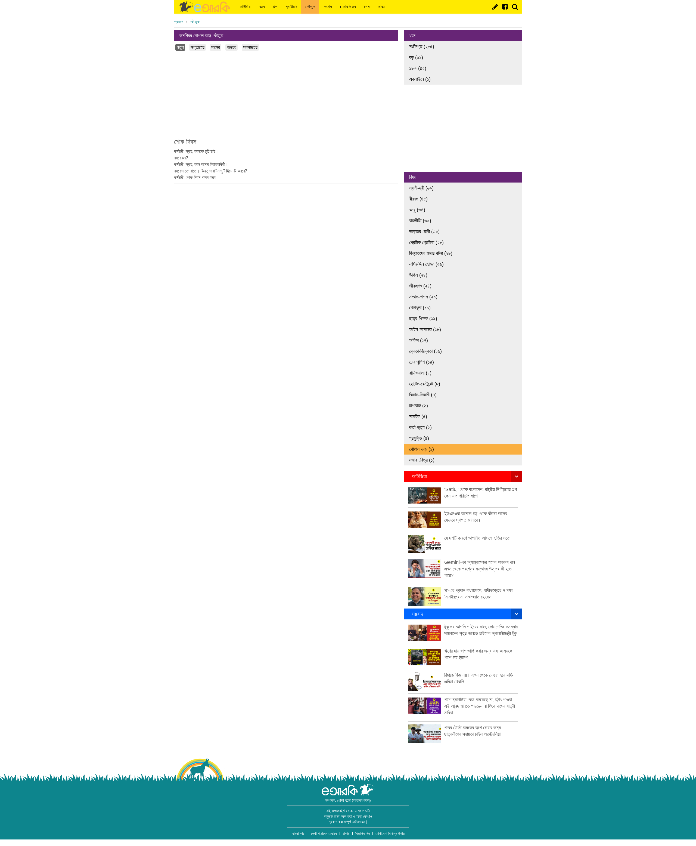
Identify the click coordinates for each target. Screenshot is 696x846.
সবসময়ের (250, 47)
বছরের (231, 47)
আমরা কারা (298, 833)
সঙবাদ (327, 6)
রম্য (262, 6)
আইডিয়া (245, 6)
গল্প (275, 6)
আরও (381, 6)
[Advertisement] (286, 94)
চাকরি (346, 833)
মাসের (215, 47)
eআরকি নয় (348, 6)
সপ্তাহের (197, 47)
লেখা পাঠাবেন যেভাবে (324, 833)
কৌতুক (310, 6)
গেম (366, 6)
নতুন (180, 47)
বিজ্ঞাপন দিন (362, 833)
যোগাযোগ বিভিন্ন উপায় (390, 833)
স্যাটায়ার (291, 6)
